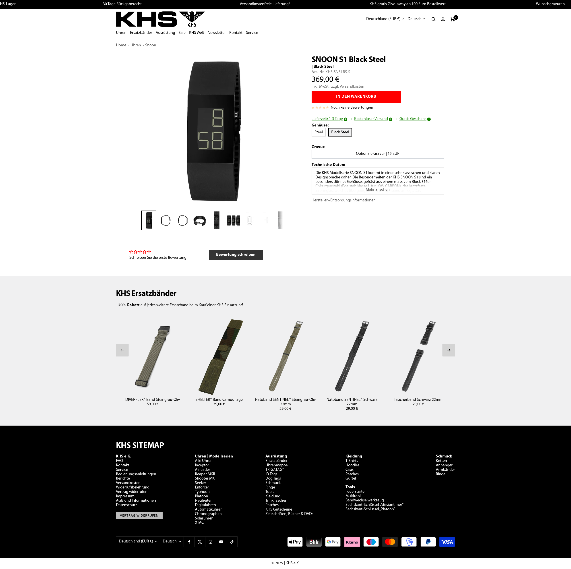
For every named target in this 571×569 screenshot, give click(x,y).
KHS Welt (196, 33)
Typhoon (202, 492)
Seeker (200, 483)
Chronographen (208, 514)
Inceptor (202, 465)
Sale (182, 33)
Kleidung (272, 497)
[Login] (443, 19)
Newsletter (217, 33)
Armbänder (445, 470)
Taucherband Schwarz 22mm (418, 400)
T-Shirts (351, 461)
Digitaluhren (205, 505)
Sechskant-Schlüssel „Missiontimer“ (374, 505)
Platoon (201, 497)
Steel (320, 132)
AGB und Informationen (136, 501)
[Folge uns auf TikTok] (232, 541)
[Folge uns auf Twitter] (199, 541)
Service (252, 33)
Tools (269, 492)
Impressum (125, 497)
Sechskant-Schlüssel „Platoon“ (370, 509)
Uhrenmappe (276, 465)
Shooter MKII (205, 479)
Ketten (441, 461)
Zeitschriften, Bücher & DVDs (289, 514)
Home (121, 45)
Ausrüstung (165, 33)
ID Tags (271, 474)
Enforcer (202, 488)
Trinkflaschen (276, 501)
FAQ (119, 461)
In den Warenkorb (356, 97)
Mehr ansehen (378, 190)
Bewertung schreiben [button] (236, 255)
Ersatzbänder (141, 33)
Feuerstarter (355, 492)
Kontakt (235, 33)
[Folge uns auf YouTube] (221, 541)
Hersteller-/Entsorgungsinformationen (344, 201)
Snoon (150, 45)
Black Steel (341, 132)
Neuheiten (204, 501)
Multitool (353, 496)
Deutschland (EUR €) (383, 19)
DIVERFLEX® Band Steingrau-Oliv (152, 400)
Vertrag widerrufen (131, 492)
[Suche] (434, 19)
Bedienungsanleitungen (136, 474)
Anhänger (444, 465)
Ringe (270, 488)
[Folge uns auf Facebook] (189, 541)
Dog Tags (273, 479)
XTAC (199, 523)
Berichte (123, 479)
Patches (272, 505)
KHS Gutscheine (278, 510)
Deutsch (415, 19)
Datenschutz (126, 505)
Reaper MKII (205, 474)
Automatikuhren (209, 510)
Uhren (121, 33)
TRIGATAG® (274, 470)
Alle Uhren (204, 461)
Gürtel (350, 479)
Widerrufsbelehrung (132, 488)
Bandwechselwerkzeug (364, 501)
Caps (349, 470)
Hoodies (352, 465)
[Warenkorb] (452, 19)
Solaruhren (204, 519)
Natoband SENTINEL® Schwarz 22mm (352, 402)
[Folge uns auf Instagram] (210, 541)
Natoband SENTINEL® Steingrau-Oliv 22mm (285, 402)
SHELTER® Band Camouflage (219, 400)
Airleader (202, 470)
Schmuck (273, 483)
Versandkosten (352, 87)
